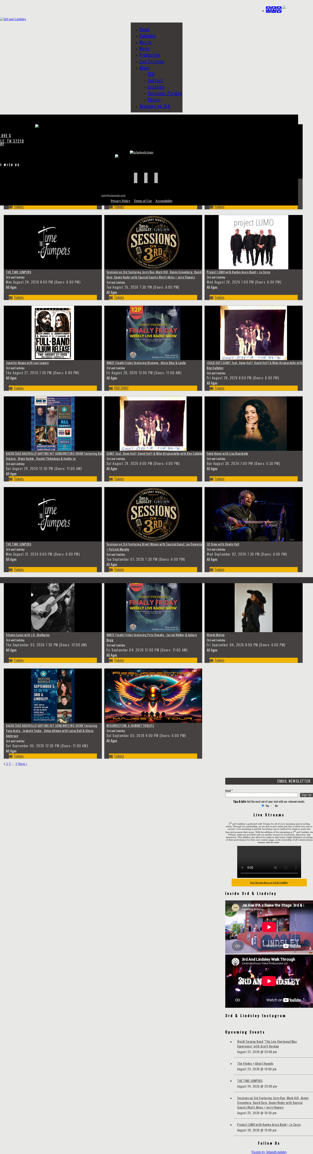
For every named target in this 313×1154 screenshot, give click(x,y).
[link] (53, 267)
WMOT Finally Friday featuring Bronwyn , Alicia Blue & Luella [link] (146, 362)
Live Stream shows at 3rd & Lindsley (269, 882)
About (145, 67)
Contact (155, 80)
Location (156, 86)
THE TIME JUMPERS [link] (18, 272)
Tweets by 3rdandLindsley (269, 1152)
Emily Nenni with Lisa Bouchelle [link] (227, 453)
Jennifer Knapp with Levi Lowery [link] (27, 362)
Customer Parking (165, 93)
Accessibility (163, 201)
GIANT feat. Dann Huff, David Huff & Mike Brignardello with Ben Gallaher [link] (155, 453)
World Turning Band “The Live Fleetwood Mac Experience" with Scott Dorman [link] (267, 1043)
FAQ (151, 74)
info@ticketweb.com (113, 195)
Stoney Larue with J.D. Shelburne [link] (28, 634)
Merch (145, 42)
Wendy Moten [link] (216, 634)
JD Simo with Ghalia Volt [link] (223, 544)
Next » (22, 764)
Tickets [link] (19, 206)
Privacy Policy (120, 201)
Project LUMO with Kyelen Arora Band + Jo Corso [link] (238, 272)
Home (144, 29)
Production (150, 55)
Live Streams (152, 61)
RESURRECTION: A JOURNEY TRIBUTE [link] (130, 725)
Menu (144, 48)
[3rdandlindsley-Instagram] (279, 9)
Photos (154, 99)
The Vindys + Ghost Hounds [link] (255, 1063)
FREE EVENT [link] (121, 388)
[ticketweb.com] (141, 152)
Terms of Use (143, 201)
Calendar (147, 35)
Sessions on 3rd (154, 106)
